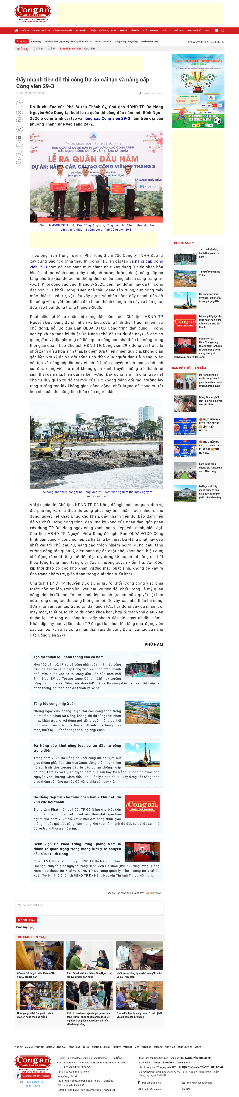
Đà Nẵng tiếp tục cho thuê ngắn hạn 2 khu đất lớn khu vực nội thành (210, 322)
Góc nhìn (89, 48)
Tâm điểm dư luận (70, 48)
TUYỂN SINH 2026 (122, 41)
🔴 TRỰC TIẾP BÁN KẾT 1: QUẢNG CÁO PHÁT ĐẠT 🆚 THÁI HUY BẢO (210, 447)
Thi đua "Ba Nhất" (76, 41)
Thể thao (179, 30)
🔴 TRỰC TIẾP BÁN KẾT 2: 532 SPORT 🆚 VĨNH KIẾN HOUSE (209, 425)
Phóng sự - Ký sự (108, 30)
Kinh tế (123, 30)
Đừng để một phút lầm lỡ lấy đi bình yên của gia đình (211, 401)
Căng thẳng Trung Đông (99, 41)
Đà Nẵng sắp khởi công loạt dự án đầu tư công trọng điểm (210, 298)
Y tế (145, 30)
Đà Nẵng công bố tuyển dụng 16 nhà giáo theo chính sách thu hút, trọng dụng (210, 380)
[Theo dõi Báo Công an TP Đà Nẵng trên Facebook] (33, 1076)
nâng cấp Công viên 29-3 (106, 118)
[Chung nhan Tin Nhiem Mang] (32, 1084)
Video (207, 30)
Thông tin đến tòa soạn (199, 1082)
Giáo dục (154, 30)
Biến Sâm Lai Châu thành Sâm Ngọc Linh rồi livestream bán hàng (89, 975)
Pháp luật (81, 30)
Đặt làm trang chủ (151, 1082)
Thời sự (25, 30)
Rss (188, 1089)
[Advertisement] (140, 13)
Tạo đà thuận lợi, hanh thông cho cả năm (209, 253)
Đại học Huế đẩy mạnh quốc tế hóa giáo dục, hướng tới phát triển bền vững (210, 492)
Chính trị (39, 48)
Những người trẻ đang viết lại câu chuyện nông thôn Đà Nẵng (35, 1015)
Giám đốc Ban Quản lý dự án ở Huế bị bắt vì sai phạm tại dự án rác (139, 1015)
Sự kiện (51, 48)
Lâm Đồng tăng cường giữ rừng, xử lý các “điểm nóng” (210, 468)
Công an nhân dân (62, 30)
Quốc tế (167, 30)
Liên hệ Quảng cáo (152, 1089)
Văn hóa (135, 30)
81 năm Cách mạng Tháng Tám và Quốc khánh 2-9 (40, 41)
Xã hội (92, 30)
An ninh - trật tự (41, 30)
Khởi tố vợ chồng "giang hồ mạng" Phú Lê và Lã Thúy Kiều (139, 975)
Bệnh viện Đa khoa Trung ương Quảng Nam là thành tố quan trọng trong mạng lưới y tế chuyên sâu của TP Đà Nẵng (198, 347)
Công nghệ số (194, 30)
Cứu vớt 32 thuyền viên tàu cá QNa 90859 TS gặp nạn (36, 975)
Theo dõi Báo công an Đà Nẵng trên (125, 893)
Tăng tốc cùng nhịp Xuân (209, 273)
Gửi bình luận (26, 920)
